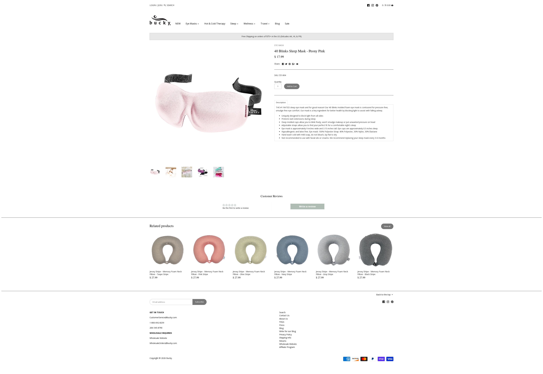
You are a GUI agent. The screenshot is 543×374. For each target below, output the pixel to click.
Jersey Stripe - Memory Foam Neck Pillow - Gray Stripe (332, 273)
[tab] (280, 102)
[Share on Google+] (293, 63)
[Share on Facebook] (283, 63)
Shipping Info (285, 337)
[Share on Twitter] (286, 63)
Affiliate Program (287, 347)
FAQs (281, 321)
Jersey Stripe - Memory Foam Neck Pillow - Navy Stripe (290, 273)
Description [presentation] (281, 102)
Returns (282, 341)
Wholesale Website (158, 338)
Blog (281, 328)
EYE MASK (279, 45)
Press (281, 325)
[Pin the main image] (290, 63)
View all (387, 226)
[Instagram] (372, 5)
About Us (283, 318)
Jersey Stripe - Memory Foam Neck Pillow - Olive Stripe (249, 273)
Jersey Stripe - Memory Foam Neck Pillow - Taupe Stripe (166, 273)
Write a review (307, 206)
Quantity (277, 82)
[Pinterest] (377, 5)
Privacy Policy (285, 334)
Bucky (169, 358)
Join (160, 5)
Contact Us (284, 315)
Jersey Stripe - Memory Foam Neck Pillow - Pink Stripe (207, 273)
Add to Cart (292, 86)
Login (153, 5)
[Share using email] (297, 63)
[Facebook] (368, 5)
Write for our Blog (287, 331)
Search (282, 312)
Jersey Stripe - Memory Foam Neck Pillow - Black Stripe (373, 273)
